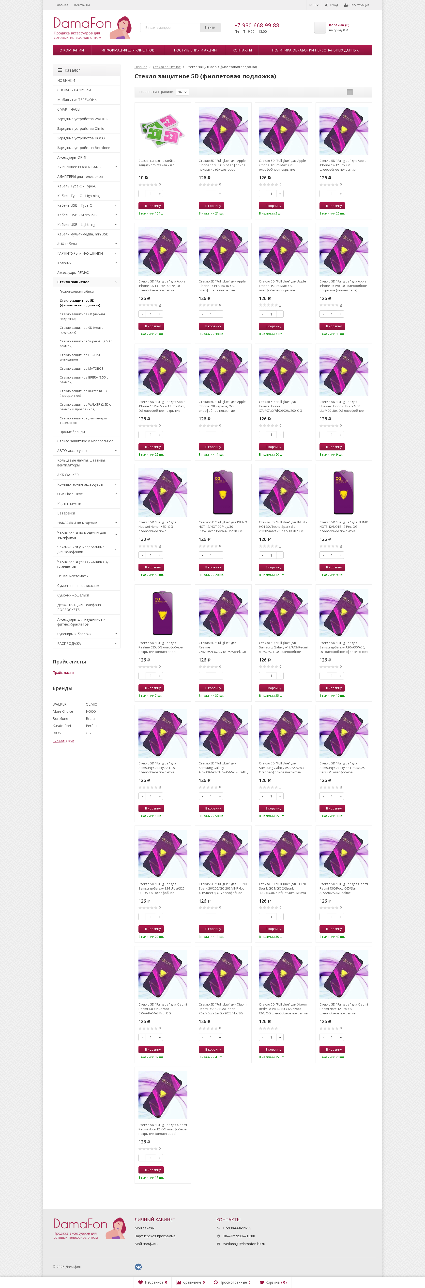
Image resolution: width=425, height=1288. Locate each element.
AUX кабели (67, 243)
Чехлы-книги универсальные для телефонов (81, 549)
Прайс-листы (63, 672)
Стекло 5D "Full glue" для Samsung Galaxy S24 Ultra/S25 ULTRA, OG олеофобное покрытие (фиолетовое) (161, 888)
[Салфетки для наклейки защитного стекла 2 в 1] (162, 130)
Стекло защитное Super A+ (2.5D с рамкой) (86, 343)
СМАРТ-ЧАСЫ (68, 109)
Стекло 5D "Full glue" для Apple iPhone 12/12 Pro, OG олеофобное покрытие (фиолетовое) (342, 165)
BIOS (57, 732)
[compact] (365, 92)
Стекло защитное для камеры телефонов (83, 420)
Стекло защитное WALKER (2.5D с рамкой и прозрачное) (85, 406)
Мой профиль (146, 1243)
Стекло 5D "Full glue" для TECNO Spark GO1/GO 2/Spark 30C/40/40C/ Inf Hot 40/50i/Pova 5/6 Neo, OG (283, 888)
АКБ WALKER (68, 474)
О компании (72, 50)
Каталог (72, 70)
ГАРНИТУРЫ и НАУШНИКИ (80, 253)
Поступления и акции (195, 50)
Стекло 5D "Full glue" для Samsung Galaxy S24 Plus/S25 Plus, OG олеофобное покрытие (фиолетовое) (342, 767)
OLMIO (91, 704)
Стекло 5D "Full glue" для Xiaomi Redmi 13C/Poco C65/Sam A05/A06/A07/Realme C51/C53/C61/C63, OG (343, 888)
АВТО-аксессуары (72, 450)
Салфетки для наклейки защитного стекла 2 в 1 (157, 162)
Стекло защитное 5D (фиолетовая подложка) (80, 302)
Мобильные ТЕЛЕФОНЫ (77, 99)
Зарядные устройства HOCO (81, 138)
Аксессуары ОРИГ (72, 157)
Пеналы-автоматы (72, 576)
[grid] (350, 92)
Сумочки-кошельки (73, 595)
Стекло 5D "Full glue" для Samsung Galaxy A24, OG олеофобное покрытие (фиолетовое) (157, 767)
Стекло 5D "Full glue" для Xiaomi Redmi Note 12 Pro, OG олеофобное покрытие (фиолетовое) (343, 1008)
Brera (90, 718)
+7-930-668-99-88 (256, 25)
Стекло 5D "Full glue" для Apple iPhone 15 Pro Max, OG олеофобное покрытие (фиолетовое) (282, 285)
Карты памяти (69, 503)
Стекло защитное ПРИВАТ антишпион (80, 357)
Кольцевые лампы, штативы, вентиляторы (81, 462)
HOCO (91, 711)
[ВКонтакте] (138, 1267)
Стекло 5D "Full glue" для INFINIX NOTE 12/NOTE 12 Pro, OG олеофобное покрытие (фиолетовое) (343, 526)
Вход (334, 5)
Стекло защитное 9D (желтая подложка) (82, 329)
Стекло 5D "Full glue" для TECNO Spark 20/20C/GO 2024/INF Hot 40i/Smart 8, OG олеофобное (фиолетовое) (223, 888)
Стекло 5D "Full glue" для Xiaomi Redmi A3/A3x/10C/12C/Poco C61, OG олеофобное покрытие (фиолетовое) (283, 1008)
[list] (357, 92)
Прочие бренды (72, 431)
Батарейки (66, 513)
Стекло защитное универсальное (85, 441)
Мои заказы (144, 1228)
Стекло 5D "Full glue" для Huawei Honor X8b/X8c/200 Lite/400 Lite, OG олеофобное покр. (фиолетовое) (341, 406)
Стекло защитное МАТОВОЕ (81, 368)
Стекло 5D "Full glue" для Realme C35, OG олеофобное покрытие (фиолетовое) (160, 647)
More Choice (63, 711)
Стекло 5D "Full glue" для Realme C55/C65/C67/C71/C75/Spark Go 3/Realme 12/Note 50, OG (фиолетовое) (222, 647)
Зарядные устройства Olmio (80, 128)
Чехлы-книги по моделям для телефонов (81, 535)
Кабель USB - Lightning (76, 224)
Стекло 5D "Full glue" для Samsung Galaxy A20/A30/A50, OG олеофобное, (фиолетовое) (343, 647)
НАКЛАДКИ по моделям (77, 522)
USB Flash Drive (70, 494)
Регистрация (359, 5)
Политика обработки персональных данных (315, 50)
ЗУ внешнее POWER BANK (79, 167)
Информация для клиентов (127, 50)
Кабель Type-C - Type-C (76, 186)
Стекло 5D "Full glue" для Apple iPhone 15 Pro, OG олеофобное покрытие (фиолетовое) (343, 285)
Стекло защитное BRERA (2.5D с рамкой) (84, 379)
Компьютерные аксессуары (80, 484)
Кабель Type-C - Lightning (78, 195)
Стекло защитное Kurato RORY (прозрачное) (83, 393)
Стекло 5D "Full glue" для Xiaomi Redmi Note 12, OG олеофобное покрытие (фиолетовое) (162, 1129)
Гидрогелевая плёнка (77, 291)
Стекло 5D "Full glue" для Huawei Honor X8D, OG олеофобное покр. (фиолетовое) (157, 526)
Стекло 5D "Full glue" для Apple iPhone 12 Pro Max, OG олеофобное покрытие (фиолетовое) (282, 165)
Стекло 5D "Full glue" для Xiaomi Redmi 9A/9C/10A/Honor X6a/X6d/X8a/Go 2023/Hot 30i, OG (223, 1008)
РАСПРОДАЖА (69, 643)
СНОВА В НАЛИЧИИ (74, 90)
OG (88, 732)
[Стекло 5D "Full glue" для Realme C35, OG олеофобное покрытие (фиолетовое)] (162, 612)
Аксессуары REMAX (73, 272)
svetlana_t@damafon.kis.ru (244, 1243)
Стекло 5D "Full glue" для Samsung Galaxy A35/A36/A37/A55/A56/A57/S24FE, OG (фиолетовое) (223, 767)
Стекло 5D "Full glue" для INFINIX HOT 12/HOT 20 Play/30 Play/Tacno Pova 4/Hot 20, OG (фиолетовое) (223, 526)
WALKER (59, 704)
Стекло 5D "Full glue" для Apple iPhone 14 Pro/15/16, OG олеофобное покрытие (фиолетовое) (222, 285)
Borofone (60, 718)
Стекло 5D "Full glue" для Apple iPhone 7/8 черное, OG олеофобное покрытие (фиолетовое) (222, 406)
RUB (312, 5)
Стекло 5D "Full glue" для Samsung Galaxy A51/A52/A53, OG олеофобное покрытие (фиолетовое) (281, 767)
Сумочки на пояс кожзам (78, 585)
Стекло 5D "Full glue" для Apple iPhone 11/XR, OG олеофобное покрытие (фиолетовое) (222, 165)
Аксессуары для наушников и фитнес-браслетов (81, 622)
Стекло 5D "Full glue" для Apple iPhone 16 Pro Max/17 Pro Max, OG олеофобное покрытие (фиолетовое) (161, 406)
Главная (62, 5)
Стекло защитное (73, 282)
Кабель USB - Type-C (74, 205)
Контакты (82, 5)
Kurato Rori (62, 725)
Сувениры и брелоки (74, 633)
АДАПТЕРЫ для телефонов (80, 176)
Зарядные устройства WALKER (82, 118)
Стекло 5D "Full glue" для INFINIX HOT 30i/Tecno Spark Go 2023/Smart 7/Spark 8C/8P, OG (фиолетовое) (283, 526)
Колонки (64, 263)
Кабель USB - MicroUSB (77, 215)
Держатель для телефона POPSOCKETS (79, 607)
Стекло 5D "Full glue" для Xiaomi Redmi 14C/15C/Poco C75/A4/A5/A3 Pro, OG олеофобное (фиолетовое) (162, 1008)
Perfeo (91, 725)
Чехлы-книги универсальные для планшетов (84, 564)
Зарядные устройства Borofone (83, 147)
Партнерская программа (155, 1236)
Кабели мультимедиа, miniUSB (82, 234)
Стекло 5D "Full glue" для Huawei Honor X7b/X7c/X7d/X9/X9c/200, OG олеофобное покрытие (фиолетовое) (280, 406)
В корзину (153, 205)
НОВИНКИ (66, 80)
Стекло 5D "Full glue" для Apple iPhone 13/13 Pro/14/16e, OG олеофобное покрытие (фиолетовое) (161, 285)
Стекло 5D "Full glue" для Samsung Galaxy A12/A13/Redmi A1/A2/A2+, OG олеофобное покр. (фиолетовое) (283, 647)
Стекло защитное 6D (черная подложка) (83, 316)
